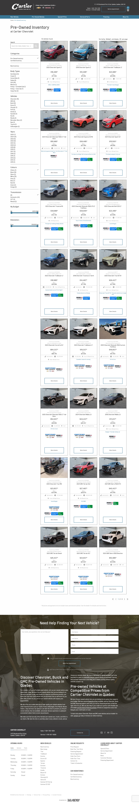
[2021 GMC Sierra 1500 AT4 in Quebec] (112, 468)
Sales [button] (12, 748)
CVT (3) (12, 199)
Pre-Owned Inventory (16, 58)
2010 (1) (12, 162)
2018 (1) (12, 149)
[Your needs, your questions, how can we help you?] (44, 641)
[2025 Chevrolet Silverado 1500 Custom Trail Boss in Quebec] (112, 329)
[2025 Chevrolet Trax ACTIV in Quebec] (112, 259)
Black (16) (13, 172)
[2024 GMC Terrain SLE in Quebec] (83, 468)
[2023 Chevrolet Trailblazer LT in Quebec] (112, 51)
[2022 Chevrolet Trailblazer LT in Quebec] (54, 259)
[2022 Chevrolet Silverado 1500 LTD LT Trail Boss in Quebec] (83, 190)
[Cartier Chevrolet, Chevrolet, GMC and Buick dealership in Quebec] (34, 6)
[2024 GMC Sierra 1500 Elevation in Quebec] (112, 537)
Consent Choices (56, 795)
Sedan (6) (13, 80)
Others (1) (13, 170)
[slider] (11, 213)
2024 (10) (13, 137)
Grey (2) (12, 178)
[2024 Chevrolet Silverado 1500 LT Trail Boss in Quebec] (54, 120)
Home (11, 20)
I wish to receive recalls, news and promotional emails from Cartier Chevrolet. (70, 658)
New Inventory (14, 66)
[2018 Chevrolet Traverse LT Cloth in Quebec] (83, 259)
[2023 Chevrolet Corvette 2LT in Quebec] (54, 329)
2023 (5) (13, 139)
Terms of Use (37, 795)
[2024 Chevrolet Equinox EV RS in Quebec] (83, 120)
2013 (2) (12, 158)
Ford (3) (12, 109)
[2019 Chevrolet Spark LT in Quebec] (83, 51)
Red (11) (12, 183)
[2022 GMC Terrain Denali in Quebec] (54, 537)
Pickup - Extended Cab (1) (18, 86)
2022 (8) (13, 141)
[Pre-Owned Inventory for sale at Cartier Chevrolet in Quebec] (124, 599)
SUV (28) (13, 82)
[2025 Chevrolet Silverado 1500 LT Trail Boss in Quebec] (54, 398)
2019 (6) (12, 147)
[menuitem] (14, 17)
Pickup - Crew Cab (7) (16, 89)
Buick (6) (13, 103)
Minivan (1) (13, 84)
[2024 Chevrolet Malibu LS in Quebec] (83, 398)
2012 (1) (12, 160)
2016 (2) (12, 153)
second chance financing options (86, 708)
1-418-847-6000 (95, 10)
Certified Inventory (16, 60)
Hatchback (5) (14, 74)
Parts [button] (25, 748)
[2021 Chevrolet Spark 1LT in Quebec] (112, 120)
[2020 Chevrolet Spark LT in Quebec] (54, 51)
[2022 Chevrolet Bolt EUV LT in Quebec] (112, 190)
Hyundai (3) (13, 114)
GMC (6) (12, 101)
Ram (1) (12, 122)
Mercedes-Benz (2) (16, 120)
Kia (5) (12, 116)
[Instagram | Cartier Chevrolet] (112, 733)
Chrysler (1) (13, 107)
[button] (108, 39)
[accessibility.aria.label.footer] (74, 800)
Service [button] (19, 748)
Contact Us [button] (80, 732)
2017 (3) (12, 151)
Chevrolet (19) (14, 99)
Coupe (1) (13, 76)
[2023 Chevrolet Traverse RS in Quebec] (54, 190)
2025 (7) (13, 134)
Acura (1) (13, 105)
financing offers (93, 701)
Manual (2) (13, 201)
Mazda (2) (13, 118)
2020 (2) (13, 145)
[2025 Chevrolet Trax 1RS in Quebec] (54, 468)
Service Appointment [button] (113, 9)
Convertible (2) (14, 78)
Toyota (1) (13, 124)
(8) (11, 195)
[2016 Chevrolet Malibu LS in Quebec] (112, 398)
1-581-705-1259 (95, 8)
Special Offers (62, 17)
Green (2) (13, 185)
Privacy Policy (88, 669)
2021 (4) (13, 143)
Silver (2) (13, 174)
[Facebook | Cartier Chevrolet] (105, 733)
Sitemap (29, 795)
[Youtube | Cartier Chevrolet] (108, 733)
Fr (128, 10)
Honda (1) (13, 112)
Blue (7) (12, 181)
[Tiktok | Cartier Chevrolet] (102, 733)
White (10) (13, 176)
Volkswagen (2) (15, 126)
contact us (77, 716)
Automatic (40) (15, 197)
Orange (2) (13, 187)
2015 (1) (12, 156)
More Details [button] (54, 103)
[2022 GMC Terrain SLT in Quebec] (83, 537)
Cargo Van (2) (14, 91)
